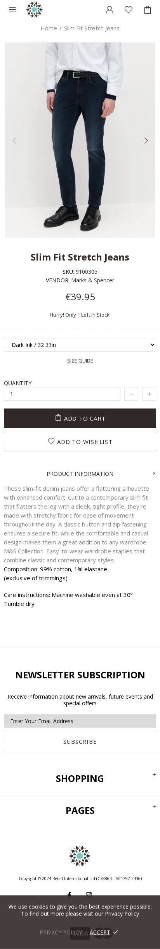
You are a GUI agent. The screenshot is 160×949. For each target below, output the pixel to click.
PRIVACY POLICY (61, 932)
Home (48, 28)
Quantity (17, 383)
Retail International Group (34, 10)
